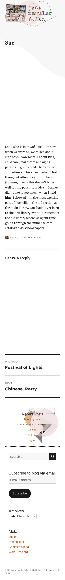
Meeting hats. (32, 419)
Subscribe (20, 493)
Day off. (32, 440)
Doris (13, 237)
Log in (13, 536)
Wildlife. (32, 429)
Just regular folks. (20, 570)
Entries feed (16, 541)
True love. (32, 434)
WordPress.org (18, 552)
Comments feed (19, 546)
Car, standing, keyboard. (32, 424)
